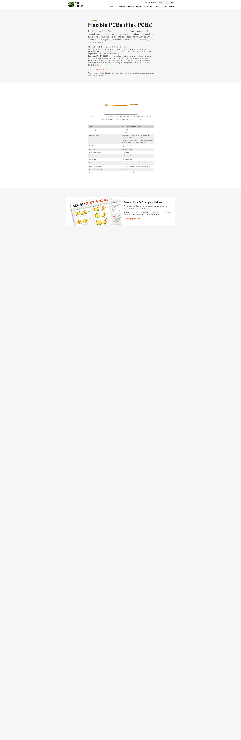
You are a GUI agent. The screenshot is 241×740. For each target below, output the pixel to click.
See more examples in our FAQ (98, 69)
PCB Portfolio (92, 21)
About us (113, 6)
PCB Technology (148, 6)
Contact (171, 6)
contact (95, 73)
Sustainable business (134, 6)
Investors (164, 6)
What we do (121, 6)
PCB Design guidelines (131, 219)
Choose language (150, 2)
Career (157, 6)
